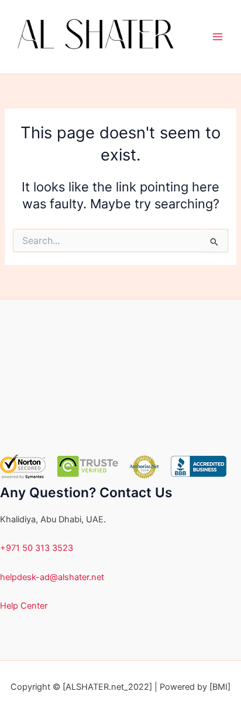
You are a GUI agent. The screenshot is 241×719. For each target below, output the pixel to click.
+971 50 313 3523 (36, 548)
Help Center (23, 606)
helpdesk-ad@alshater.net (52, 577)
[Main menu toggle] (217, 36)
